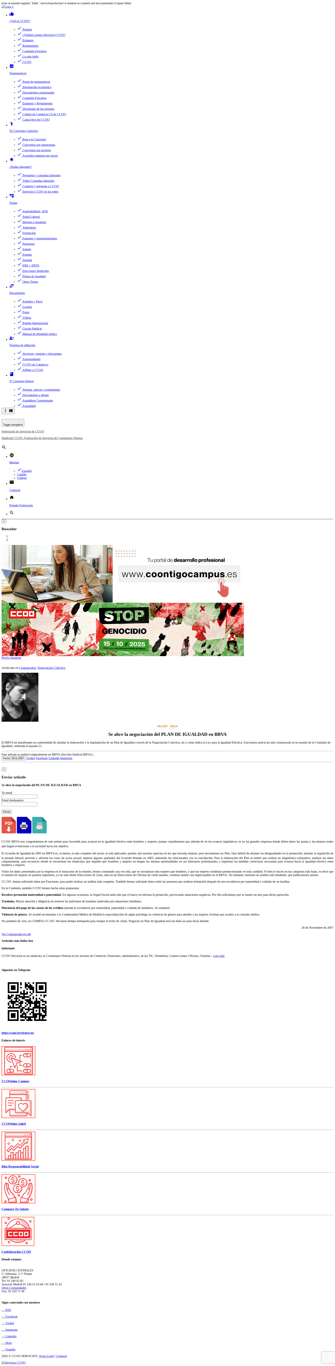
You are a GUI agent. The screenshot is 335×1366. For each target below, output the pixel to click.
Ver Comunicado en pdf (16, 934)
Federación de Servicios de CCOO (23, 431)
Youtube (10, 1349)
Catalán (21, 474)
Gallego (22, 478)
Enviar (6, 811)
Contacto (61, 1356)
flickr (8, 1343)
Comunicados (27, 667)
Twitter (30, 758)
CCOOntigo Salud (14, 1123)
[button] (6, 657)
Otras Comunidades (14, 1287)
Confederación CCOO (16, 1251)
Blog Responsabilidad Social (20, 1166)
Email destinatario (12, 800)
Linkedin (54, 758)
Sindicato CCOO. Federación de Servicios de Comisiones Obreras (42, 438)
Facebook (42, 758)
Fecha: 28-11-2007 (13, 758)
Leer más (218, 955)
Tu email (7, 792)
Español (24, 471)
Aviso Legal (46, 1356)
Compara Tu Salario (15, 1209)
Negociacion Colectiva (51, 667)
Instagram (66, 758)
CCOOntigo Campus (15, 1081)
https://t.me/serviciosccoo (18, 1032)
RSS (8, 1310)
